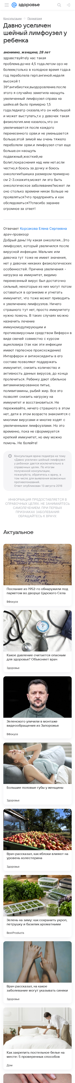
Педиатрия (35, 18)
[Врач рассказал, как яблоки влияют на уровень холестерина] (37, 840)
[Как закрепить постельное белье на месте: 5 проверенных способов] (37, 1038)
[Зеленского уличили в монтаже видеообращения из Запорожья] (37, 707)
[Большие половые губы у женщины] (37, 774)
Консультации (12, 18)
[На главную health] (28, 5)
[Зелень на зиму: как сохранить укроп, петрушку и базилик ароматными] (37, 906)
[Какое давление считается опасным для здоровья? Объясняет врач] (37, 641)
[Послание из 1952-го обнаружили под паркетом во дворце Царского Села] (37, 575)
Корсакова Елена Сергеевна (43, 228)
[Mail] (14, 5)
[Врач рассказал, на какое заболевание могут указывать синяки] (37, 972)
